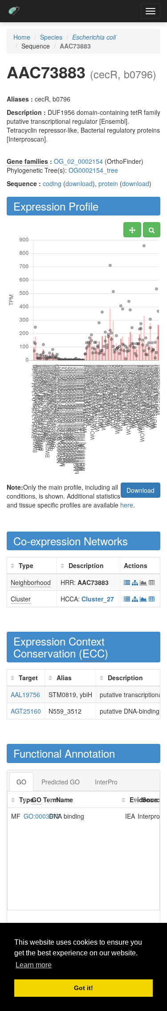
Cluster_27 (97, 598)
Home (21, 36)
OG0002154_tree (93, 170)
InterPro (106, 781)
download (79, 183)
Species (51, 36)
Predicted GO (60, 781)
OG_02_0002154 (78, 161)
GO (21, 781)
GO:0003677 (42, 816)
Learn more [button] (34, 965)
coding (52, 183)
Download (140, 490)
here (126, 504)
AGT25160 (26, 710)
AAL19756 (25, 694)
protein (108, 183)
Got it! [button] (83, 987)
